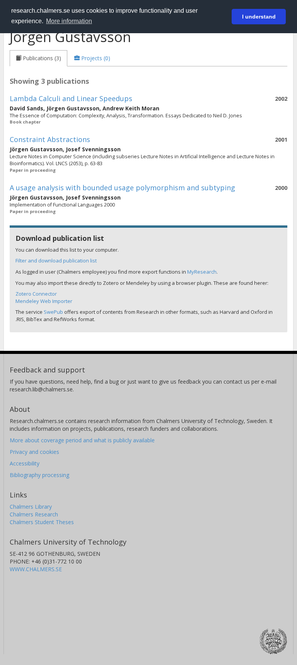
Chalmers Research (34, 514)
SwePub (53, 311)
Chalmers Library (31, 506)
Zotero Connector (36, 293)
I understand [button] (259, 17)
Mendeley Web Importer (43, 301)
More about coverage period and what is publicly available (82, 440)
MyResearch (202, 271)
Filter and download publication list (56, 260)
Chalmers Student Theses (42, 522)
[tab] (38, 58)
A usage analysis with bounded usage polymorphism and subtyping (122, 187)
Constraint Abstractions (50, 139)
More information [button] (69, 21)
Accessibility (24, 463)
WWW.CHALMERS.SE (36, 569)
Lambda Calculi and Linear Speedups (71, 98)
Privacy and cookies (34, 451)
